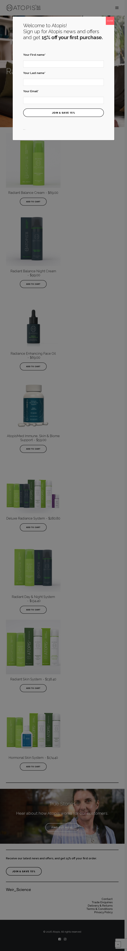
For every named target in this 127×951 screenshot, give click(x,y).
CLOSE (110, 21)
